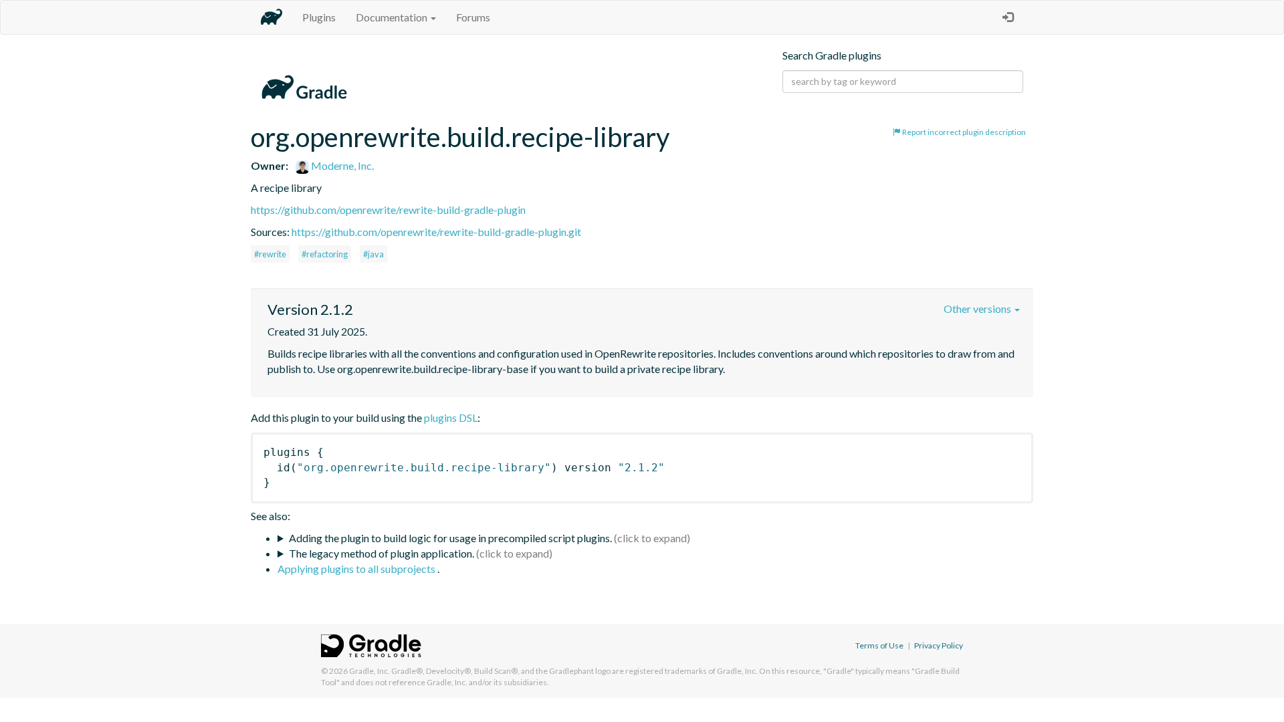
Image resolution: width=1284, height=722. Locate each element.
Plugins (319, 17)
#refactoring (325, 254)
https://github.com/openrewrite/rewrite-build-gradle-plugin (388, 209)
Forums (473, 17)
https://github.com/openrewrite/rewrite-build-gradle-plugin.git (436, 231)
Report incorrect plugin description (963, 132)
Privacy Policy (938, 645)
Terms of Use (879, 645)
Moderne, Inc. (341, 165)
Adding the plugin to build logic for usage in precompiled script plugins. (450, 537)
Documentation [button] (392, 17)
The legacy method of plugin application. (381, 553)
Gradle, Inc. (369, 671)
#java (373, 254)
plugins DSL (450, 417)
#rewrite (270, 254)
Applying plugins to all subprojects (357, 568)
